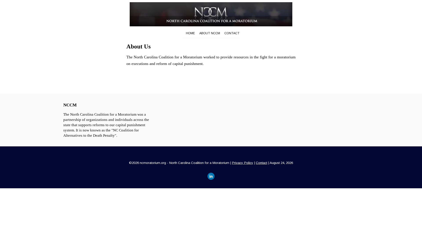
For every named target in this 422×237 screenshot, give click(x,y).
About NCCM (209, 33)
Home (190, 33)
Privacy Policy (242, 163)
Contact (232, 33)
